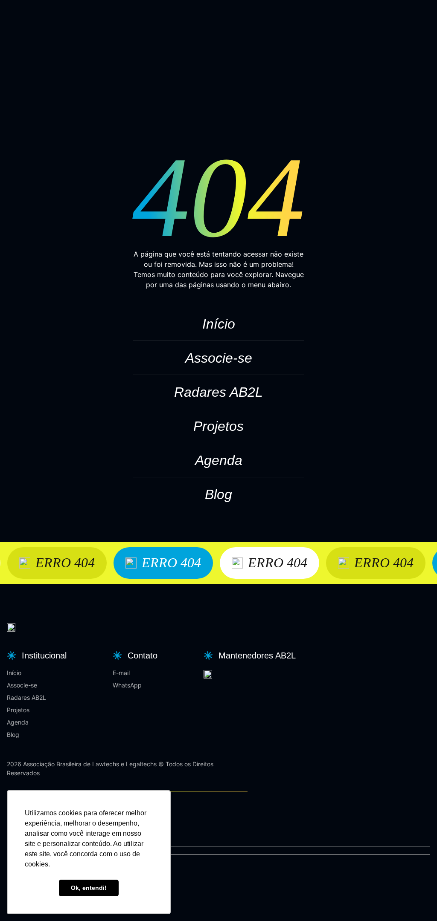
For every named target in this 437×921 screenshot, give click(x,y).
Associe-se (218, 358)
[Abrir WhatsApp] (415, 899)
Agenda (218, 460)
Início (218, 324)
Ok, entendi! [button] (89, 887)
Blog (218, 494)
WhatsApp (127, 685)
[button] (36, 655)
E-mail (121, 672)
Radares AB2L (218, 392)
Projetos (218, 426)
